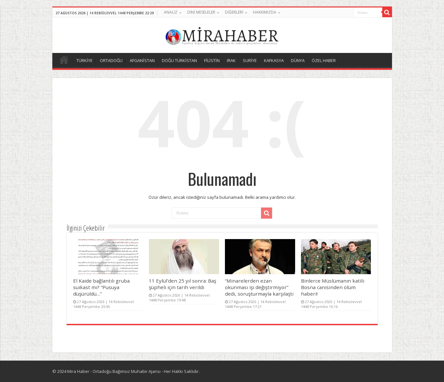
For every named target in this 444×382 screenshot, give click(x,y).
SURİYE (250, 60)
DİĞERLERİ (234, 12)
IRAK (231, 60)
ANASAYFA (64, 60)
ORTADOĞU (111, 60)
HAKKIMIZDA (264, 12)
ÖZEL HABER (324, 60)
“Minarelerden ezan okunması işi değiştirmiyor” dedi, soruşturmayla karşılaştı (259, 287)
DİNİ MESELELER (201, 12)
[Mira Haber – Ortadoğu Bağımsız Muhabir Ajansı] (222, 34)
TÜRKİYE (84, 60)
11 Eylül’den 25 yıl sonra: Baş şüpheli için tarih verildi (182, 283)
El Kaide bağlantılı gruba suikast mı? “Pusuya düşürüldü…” (101, 287)
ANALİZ (170, 12)
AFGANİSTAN (142, 60)
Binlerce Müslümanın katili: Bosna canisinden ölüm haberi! (333, 287)
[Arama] (387, 12)
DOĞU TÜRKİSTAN (179, 60)
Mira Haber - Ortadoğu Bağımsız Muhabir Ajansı (114, 371)
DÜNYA (298, 60)
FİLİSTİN (212, 60)
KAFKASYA (274, 60)
